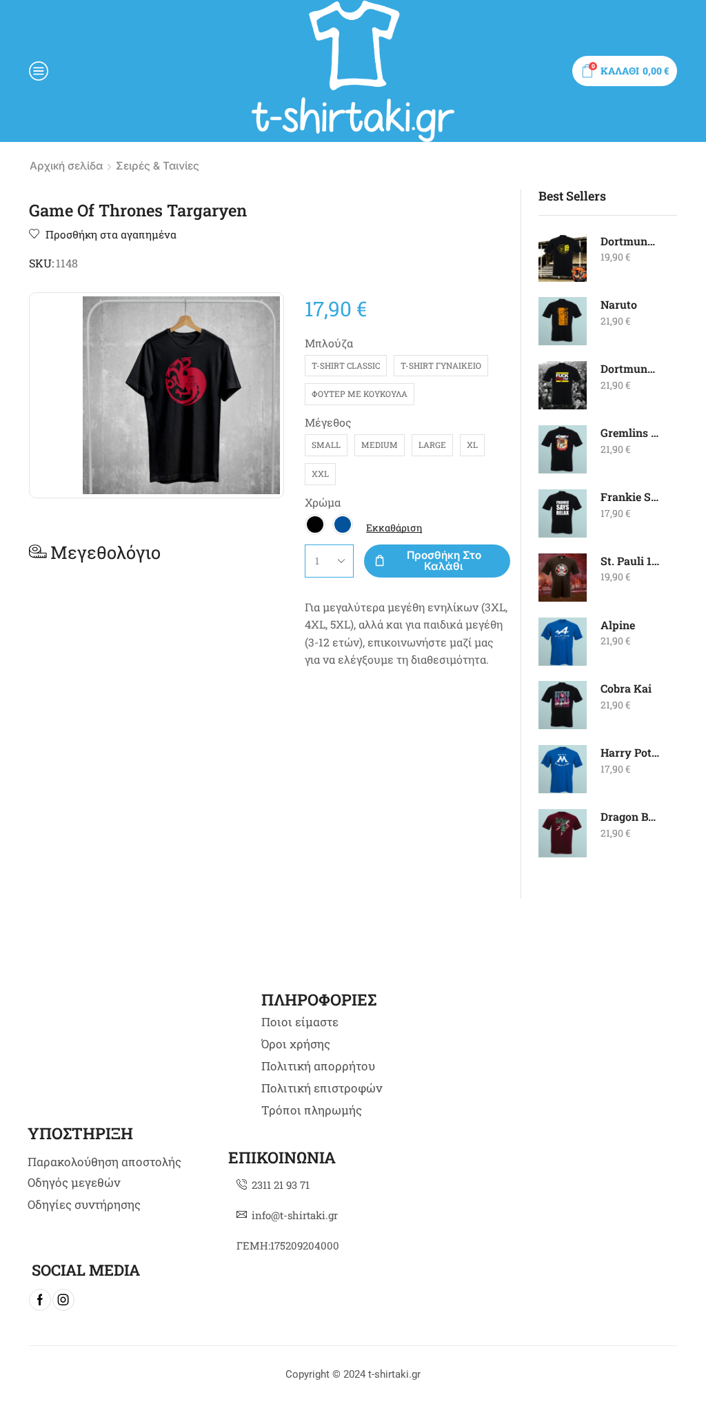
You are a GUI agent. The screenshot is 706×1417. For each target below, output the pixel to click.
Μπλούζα (329, 343)
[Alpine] (562, 642)
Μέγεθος (328, 422)
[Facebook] (40, 1300)
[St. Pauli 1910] (562, 577)
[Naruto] (562, 321)
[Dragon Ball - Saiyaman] (562, 833)
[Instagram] (63, 1300)
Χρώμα (323, 502)
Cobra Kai (626, 688)
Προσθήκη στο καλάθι (444, 560)
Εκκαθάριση (394, 527)
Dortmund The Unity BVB (630, 241)
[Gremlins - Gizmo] (562, 449)
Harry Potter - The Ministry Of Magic (630, 752)
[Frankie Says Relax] (562, 513)
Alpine (618, 625)
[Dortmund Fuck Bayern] (562, 385)
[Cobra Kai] (562, 705)
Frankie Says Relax (630, 496)
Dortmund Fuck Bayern (630, 368)
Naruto (619, 304)
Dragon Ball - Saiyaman (630, 816)
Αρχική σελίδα (66, 165)
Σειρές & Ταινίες (157, 165)
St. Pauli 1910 (630, 560)
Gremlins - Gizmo (630, 432)
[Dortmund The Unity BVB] (562, 258)
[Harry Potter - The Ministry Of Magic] (562, 769)
